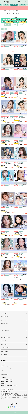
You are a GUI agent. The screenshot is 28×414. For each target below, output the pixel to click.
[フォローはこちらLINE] (8, 407)
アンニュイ (16, 187)
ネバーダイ (3, 165)
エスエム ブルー (4, 302)
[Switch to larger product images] (6, 29)
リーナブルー (16, 255)
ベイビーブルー (17, 165)
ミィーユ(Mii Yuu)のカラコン (18, 254)
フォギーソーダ (3, 255)
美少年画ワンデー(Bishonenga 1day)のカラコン (20, 209)
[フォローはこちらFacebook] (14, 407)
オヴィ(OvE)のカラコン (4, 232)
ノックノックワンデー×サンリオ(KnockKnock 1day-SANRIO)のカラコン (20, 277)
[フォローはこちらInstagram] (10, 407)
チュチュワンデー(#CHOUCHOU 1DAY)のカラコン (20, 164)
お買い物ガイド (4, 363)
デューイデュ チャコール (18, 233)
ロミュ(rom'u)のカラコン (4, 254)
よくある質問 (3, 364)
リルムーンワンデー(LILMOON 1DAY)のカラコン (20, 71)
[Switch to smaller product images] (2, 29)
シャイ (15, 302)
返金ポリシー (3, 383)
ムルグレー (3, 142)
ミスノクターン (3, 120)
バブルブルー (3, 95)
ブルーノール (3, 187)
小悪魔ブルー (3, 210)
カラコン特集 (6, 4)
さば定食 (15, 49)
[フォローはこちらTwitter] (12, 407)
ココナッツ (16, 96)
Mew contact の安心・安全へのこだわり (9, 368)
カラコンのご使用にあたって (7, 366)
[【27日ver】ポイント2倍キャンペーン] (14, 8)
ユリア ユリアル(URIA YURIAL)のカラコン (7, 141)
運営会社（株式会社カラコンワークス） (9, 385)
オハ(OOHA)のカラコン (17, 232)
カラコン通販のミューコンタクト (6, 10)
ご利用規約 (3, 377)
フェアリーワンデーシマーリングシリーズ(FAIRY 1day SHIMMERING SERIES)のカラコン (7, 118)
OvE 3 (2, 233)
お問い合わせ (3, 370)
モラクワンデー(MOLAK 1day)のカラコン (7, 94)
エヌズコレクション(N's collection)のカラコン (20, 48)
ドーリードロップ (17, 142)
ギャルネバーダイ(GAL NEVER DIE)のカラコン (7, 164)
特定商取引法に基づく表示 (6, 381)
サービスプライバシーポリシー (7, 379)
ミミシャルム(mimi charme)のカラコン (19, 141)
